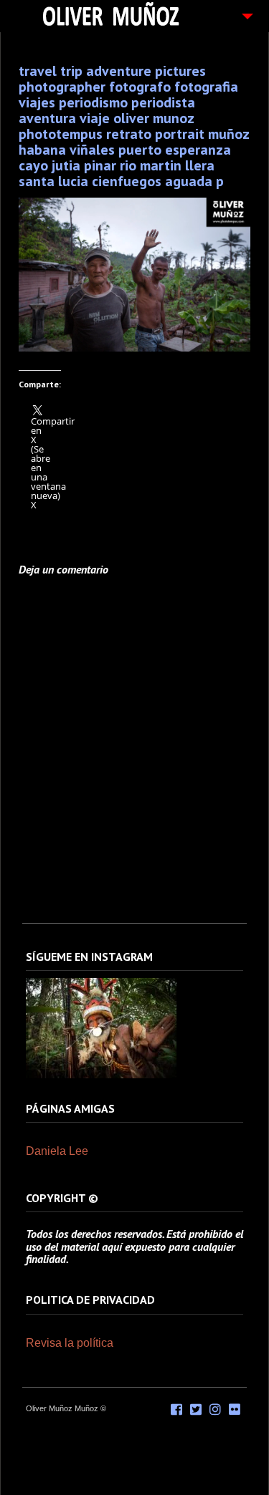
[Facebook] (176, 1410)
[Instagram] (101, 1075)
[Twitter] (195, 1410)
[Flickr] (234, 1410)
